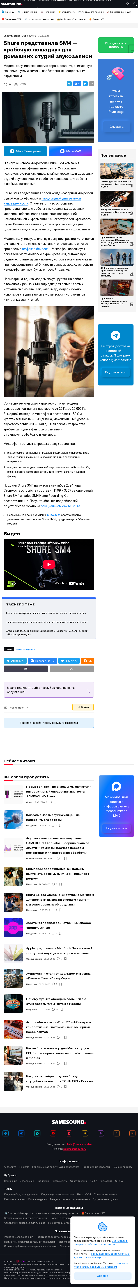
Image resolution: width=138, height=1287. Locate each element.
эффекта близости (36, 249)
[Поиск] (134, 4)
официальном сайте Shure (60, 506)
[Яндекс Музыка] (85, 1133)
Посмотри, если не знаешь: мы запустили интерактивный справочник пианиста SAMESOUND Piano (58, 791)
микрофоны (30, 649)
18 (57, 1009)
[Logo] (11, 4)
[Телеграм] (6, 1133)
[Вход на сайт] (128, 4)
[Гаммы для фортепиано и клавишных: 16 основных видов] (117, 171)
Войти (84, 707)
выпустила (53, 515)
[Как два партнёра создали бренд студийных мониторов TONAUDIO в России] (13, 1081)
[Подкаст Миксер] (101, 1133)
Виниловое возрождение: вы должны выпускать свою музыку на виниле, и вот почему (57, 873)
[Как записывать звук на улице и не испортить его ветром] (13, 819)
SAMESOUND (34, 1261)
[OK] (117, 1133)
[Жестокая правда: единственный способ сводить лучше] (13, 927)
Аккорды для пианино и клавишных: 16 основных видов (115, 212)
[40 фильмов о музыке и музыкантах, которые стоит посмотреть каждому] (117, 257)
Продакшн (31, 825)
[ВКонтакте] (21, 1133)
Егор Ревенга (29, 36)
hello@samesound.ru (79, 1144)
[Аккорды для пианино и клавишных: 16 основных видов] (117, 199)
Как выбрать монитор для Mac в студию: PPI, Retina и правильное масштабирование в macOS (60, 1053)
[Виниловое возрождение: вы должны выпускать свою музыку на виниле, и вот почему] (13, 876)
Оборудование (12, 36)
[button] (69, 83)
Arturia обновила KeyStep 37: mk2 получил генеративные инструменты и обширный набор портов (58, 1027)
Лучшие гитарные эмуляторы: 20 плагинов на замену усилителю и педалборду (114, 241)
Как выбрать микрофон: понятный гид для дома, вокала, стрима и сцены (46, 613)
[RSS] (132, 1133)
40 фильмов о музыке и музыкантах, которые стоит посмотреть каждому (114, 272)
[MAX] (37, 1133)
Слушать (117, 126)
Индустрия (31, 884)
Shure (19, 649)
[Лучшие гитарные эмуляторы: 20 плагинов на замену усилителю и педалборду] (117, 227)
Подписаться (115, 372)
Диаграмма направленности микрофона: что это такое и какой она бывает (47, 622)
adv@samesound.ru (74, 1148)
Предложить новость (116, 45)
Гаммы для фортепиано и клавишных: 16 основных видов (115, 184)
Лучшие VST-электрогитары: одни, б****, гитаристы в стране (113, 302)
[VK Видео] (69, 1133)
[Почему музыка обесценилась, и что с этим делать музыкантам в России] (13, 1003)
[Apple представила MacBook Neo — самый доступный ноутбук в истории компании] (13, 953)
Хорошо (102, 1275)
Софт (29, 802)
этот (17, 1267)
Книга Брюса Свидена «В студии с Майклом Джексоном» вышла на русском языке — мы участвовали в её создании (60, 899)
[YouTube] (53, 1133)
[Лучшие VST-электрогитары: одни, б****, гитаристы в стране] (117, 288)
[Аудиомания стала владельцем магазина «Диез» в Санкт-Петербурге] (13, 978)
